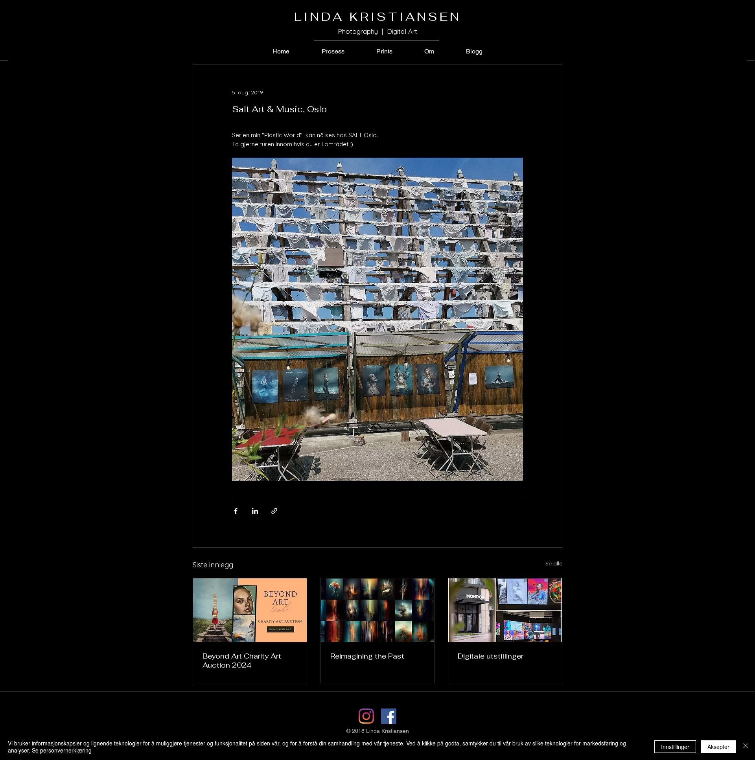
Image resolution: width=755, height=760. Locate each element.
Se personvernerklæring (62, 750)
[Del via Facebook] (235, 511)
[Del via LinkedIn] (255, 511)
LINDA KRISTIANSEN (377, 16)
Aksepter (718, 747)
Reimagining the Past (367, 656)
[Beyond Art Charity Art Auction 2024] (250, 610)
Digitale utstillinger (490, 656)
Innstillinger (675, 747)
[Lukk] (745, 747)
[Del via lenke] (274, 511)
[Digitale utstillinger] (505, 610)
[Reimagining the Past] (378, 610)
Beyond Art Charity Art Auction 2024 (242, 660)
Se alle (553, 563)
